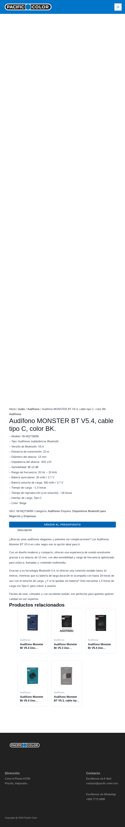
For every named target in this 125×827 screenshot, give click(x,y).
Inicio (12, 409)
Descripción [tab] (24, 530)
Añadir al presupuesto (62, 524)
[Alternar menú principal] (118, 7)
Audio (21, 409)
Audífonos (33, 409)
